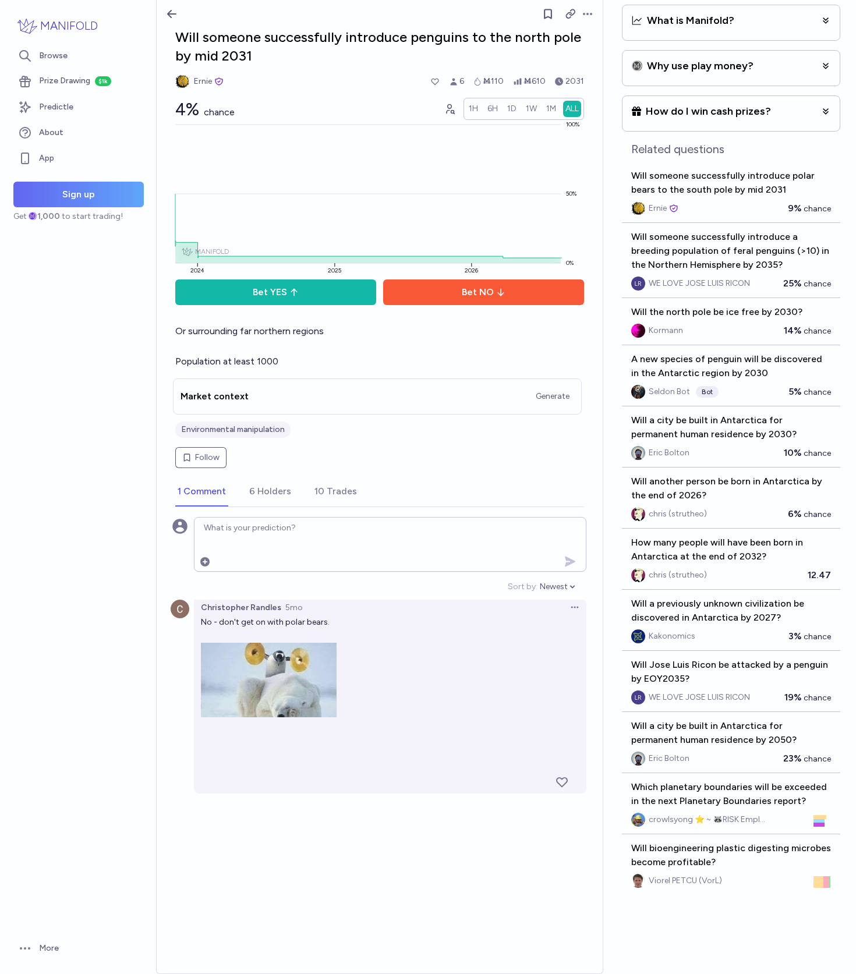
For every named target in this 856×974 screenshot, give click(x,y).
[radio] (473, 109)
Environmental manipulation (233, 429)
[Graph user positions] (449, 109)
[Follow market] (548, 14)
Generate (553, 396)
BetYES (270, 291)
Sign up (78, 194)
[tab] (201, 492)
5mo (294, 607)
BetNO (478, 291)
